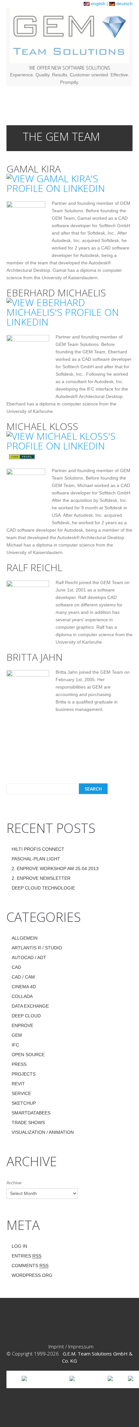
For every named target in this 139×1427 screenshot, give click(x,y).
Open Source (28, 1054)
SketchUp (24, 1103)
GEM (17, 1035)
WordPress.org (32, 1275)
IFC (15, 1044)
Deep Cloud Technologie (43, 887)
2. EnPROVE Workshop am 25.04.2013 (55, 868)
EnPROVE (22, 1025)
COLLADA (22, 996)
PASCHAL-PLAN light (36, 858)
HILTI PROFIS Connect (38, 849)
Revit (18, 1083)
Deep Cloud (26, 1015)
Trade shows (28, 1122)
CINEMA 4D (24, 986)
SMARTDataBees (31, 1112)
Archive (14, 1182)
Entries (26, 1255)
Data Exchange (30, 1006)
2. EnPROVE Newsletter (41, 878)
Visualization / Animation (43, 1132)
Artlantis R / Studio (37, 947)
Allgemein (24, 938)
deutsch (124, 3)
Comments (30, 1265)
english (97, 3)
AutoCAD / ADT (29, 957)
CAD (16, 967)
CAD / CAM (23, 976)
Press (19, 1064)
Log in (19, 1246)
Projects (24, 1074)
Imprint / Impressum (70, 1346)
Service (21, 1093)
